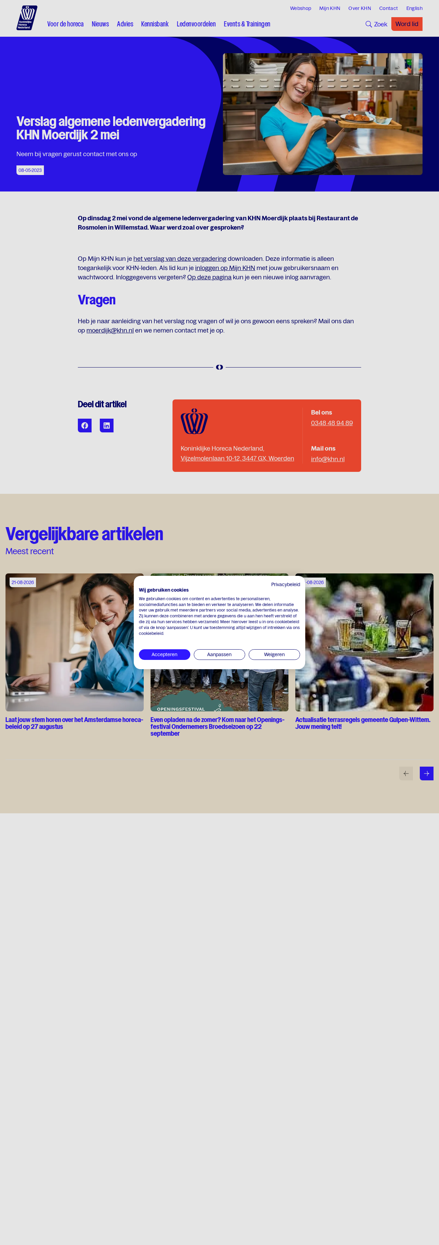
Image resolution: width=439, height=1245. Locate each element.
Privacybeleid (285, 584)
